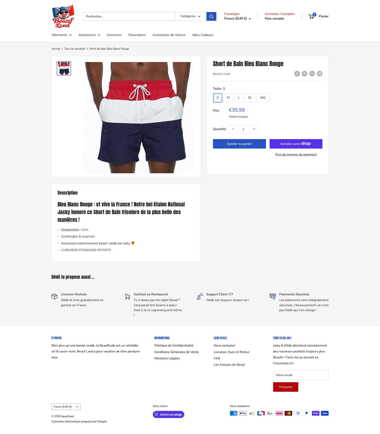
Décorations (137, 35)
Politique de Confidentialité (173, 345)
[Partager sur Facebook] (297, 74)
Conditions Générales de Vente (176, 352)
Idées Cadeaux (202, 35)
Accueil (55, 49)
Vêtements (59, 35)
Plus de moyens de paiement (296, 154)
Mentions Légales (167, 358)
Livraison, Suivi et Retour (232, 352)
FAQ (217, 358)
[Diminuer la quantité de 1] (233, 129)
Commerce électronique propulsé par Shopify (79, 421)
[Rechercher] (211, 16)
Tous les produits (75, 49)
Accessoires (87, 35)
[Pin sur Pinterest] (304, 74)
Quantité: (219, 129)
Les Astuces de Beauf (229, 364)
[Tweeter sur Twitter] (312, 74)
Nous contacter (224, 345)
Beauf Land (221, 74)
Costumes (114, 35)
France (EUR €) (63, 407)
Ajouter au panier (239, 143)
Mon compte (274, 18)
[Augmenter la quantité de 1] (254, 129)
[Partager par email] (319, 74)
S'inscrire (285, 387)
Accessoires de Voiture (169, 35)
